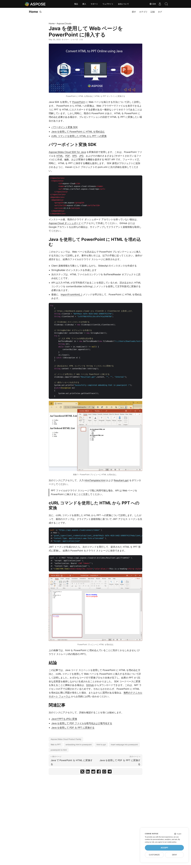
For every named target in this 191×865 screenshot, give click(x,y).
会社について (123, 4)
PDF (67, 155)
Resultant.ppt (121, 480)
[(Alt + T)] (40, 12)
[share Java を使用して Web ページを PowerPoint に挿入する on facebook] (99, 772)
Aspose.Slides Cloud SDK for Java (67, 152)
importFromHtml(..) (71, 294)
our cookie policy (170, 842)
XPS (74, 155)
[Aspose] (35, 4)
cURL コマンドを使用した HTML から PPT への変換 (79, 136)
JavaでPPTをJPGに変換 (64, 718)
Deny (174, 855)
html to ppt (101, 744)
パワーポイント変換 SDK (64, 127)
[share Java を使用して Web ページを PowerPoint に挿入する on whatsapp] (104, 772)
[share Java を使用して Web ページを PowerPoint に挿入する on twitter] (82, 772)
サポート (94, 4)
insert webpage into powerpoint (124, 744)
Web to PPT (56, 744)
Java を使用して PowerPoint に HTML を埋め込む (78, 131)
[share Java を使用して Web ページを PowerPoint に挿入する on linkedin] (88, 772)
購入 (84, 4)
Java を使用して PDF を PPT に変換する (72, 727)
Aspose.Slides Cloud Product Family (66, 739)
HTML (59, 155)
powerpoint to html (59, 750)
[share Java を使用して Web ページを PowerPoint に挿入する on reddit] (93, 772)
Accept (164, 848)
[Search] (166, 4)
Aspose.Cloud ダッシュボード (65, 223)
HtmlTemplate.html (95, 480)
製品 (76, 4)
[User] (160, 4)
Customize (154, 855)
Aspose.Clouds (64, 23)
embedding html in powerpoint (79, 744)
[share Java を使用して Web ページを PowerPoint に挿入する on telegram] (110, 772)
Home (33, 12)
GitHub (90, 685)
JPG (81, 155)
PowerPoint (78, 102)
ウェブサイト (108, 4)
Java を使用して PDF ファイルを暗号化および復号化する (81, 723)
